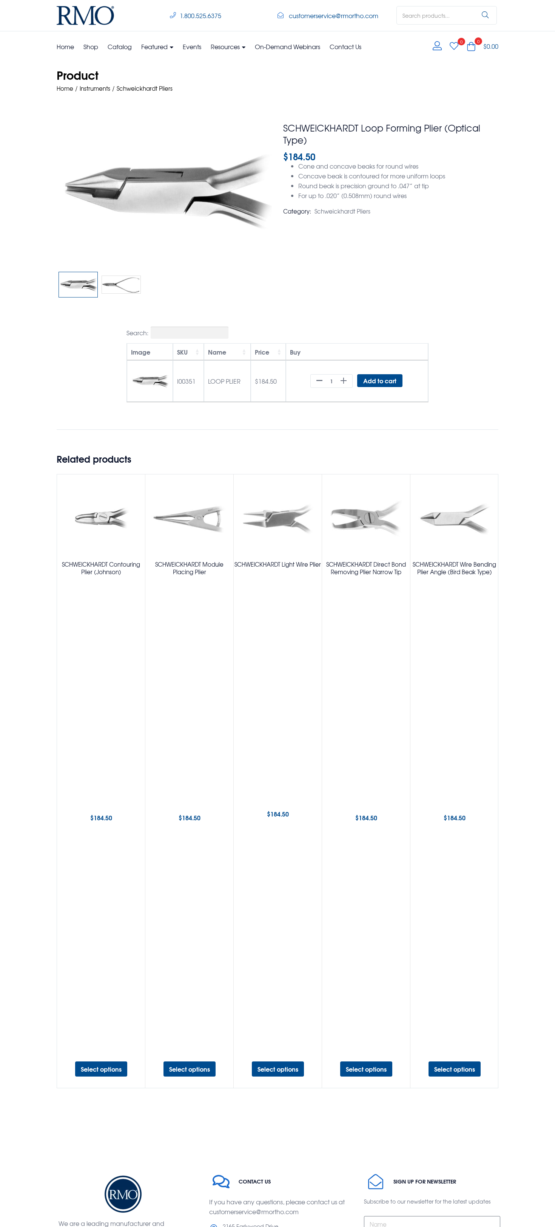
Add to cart (379, 380)
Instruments (95, 88)
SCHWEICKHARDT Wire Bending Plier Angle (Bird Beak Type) (454, 568)
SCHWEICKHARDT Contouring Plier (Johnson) (101, 568)
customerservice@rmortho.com (333, 15)
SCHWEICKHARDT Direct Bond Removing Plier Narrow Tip (366, 568)
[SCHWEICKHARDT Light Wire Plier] (278, 518)
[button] (482, 46)
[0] (454, 46)
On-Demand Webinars (287, 46)
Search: (137, 332)
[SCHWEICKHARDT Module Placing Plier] (189, 518)
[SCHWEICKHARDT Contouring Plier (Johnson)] (101, 518)
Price (262, 351)
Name (217, 351)
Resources (226, 46)
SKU (182, 351)
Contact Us (345, 46)
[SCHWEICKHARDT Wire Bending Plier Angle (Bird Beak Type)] (454, 518)
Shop (90, 46)
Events (192, 46)
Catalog (120, 46)
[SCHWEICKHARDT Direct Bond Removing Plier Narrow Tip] (366, 518)
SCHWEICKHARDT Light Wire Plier (277, 564)
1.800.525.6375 (200, 15)
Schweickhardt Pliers (145, 88)
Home (65, 46)
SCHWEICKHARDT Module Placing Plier (189, 568)
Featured (155, 46)
